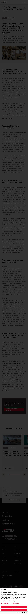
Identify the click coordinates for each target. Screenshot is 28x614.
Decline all (14, 609)
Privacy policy (15, 603)
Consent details (4, 603)
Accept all (14, 606)
